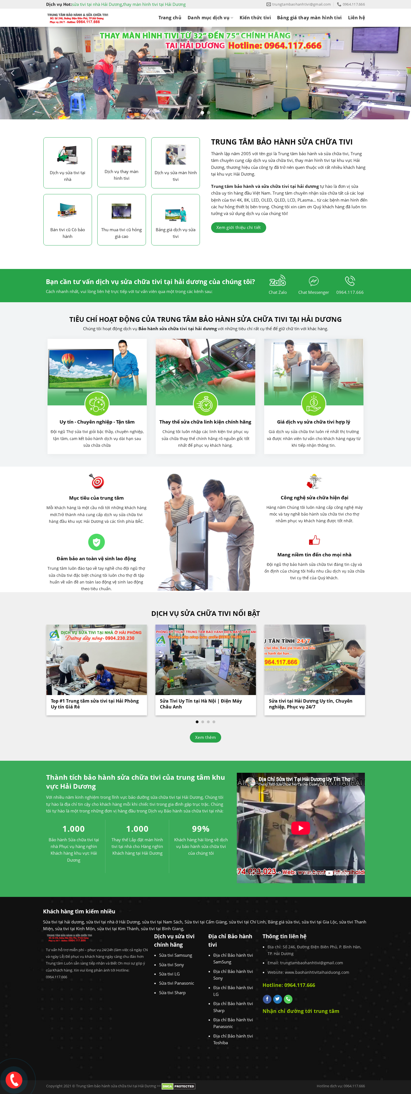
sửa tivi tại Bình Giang (162, 928)
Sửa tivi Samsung (175, 955)
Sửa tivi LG (169, 974)
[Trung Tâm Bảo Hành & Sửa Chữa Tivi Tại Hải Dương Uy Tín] (77, 17)
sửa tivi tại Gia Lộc (319, 922)
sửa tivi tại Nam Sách (162, 922)
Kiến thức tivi (255, 18)
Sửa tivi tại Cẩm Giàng (206, 922)
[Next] (398, 73)
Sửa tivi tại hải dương (63, 922)
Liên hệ (356, 18)
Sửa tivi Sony (171, 964)
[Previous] (13, 73)
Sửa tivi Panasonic (176, 983)
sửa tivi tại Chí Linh (247, 922)
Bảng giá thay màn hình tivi (309, 18)
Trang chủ (170, 18)
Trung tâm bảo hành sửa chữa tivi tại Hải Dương (116, 1086)
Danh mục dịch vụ (209, 18)
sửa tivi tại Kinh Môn (75, 928)
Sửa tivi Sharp (172, 992)
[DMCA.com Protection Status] (178, 1086)
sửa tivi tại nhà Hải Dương (97, 4)
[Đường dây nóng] (13, 1078)
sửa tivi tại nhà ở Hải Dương (113, 922)
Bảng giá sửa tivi (283, 922)
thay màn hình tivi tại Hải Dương (154, 4)
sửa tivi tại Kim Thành (118, 928)
